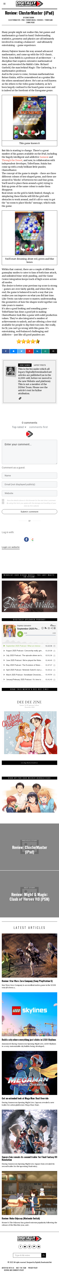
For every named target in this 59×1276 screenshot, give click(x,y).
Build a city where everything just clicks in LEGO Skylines (29, 1039)
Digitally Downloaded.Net (43, 1262)
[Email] (53, 351)
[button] (43, 1255)
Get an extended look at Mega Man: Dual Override (25, 1098)
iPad (23, 20)
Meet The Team (21, 1268)
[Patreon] (34, 1247)
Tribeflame (49, 20)
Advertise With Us (8, 1268)
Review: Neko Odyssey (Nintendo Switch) (21, 1218)
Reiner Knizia (31, 20)
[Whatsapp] (45, 351)
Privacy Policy (32, 1268)
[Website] (20, 398)
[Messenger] (14, 351)
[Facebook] (6, 351)
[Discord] (38, 1247)
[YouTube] (25, 1247)
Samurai (44, 157)
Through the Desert (12, 160)
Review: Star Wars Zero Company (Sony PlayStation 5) (27, 981)
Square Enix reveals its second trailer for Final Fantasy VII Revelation (29, 1158)
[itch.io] (29, 1247)
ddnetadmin (29, 17)
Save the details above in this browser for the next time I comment (31, 500)
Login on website (11, 547)
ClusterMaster (14, 20)
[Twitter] (21, 351)
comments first (38, 427)
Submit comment (29, 512)
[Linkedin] (37, 351)
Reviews (40, 20)
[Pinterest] (29, 351)
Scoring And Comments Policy (14, 1270)
